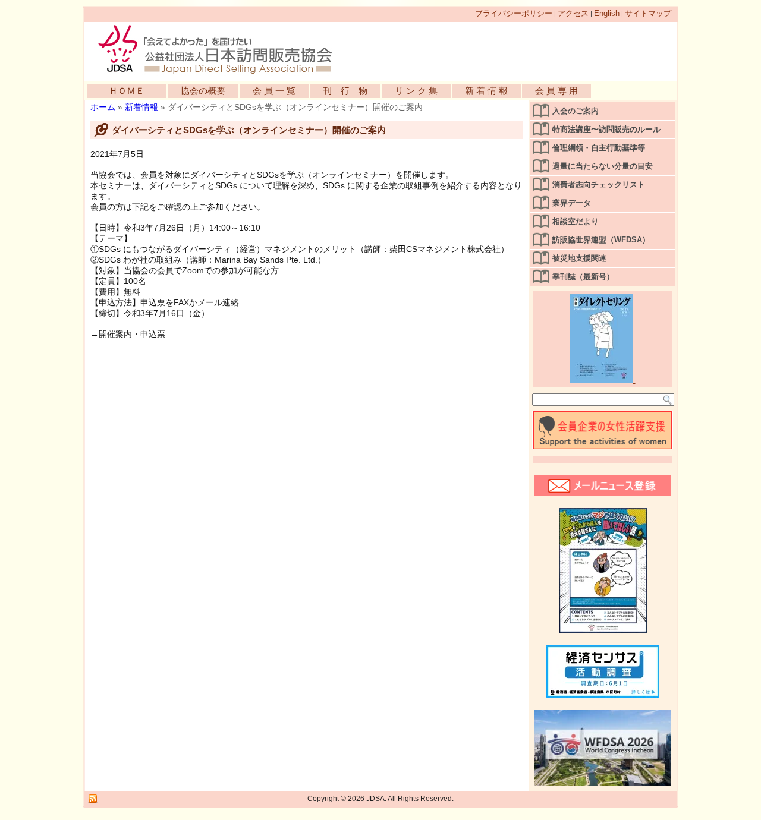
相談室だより (575, 221)
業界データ (571, 202)
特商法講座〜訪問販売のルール (606, 129)
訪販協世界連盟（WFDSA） (601, 239)
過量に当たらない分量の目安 (602, 166)
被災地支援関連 (579, 258)
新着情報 (141, 107)
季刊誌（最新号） (583, 276)
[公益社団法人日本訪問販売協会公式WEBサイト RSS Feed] (93, 799)
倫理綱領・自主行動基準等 (598, 147)
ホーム (102, 107)
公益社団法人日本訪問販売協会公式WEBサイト (221, 48)
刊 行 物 (345, 91)
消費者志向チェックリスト (598, 184)
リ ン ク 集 (416, 91)
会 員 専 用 (556, 91)
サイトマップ (648, 13)
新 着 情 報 (486, 91)
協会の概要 (203, 91)
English (607, 13)
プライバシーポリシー (513, 13)
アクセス (573, 13)
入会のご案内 (575, 110)
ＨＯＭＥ (126, 91)
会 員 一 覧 (274, 91)
